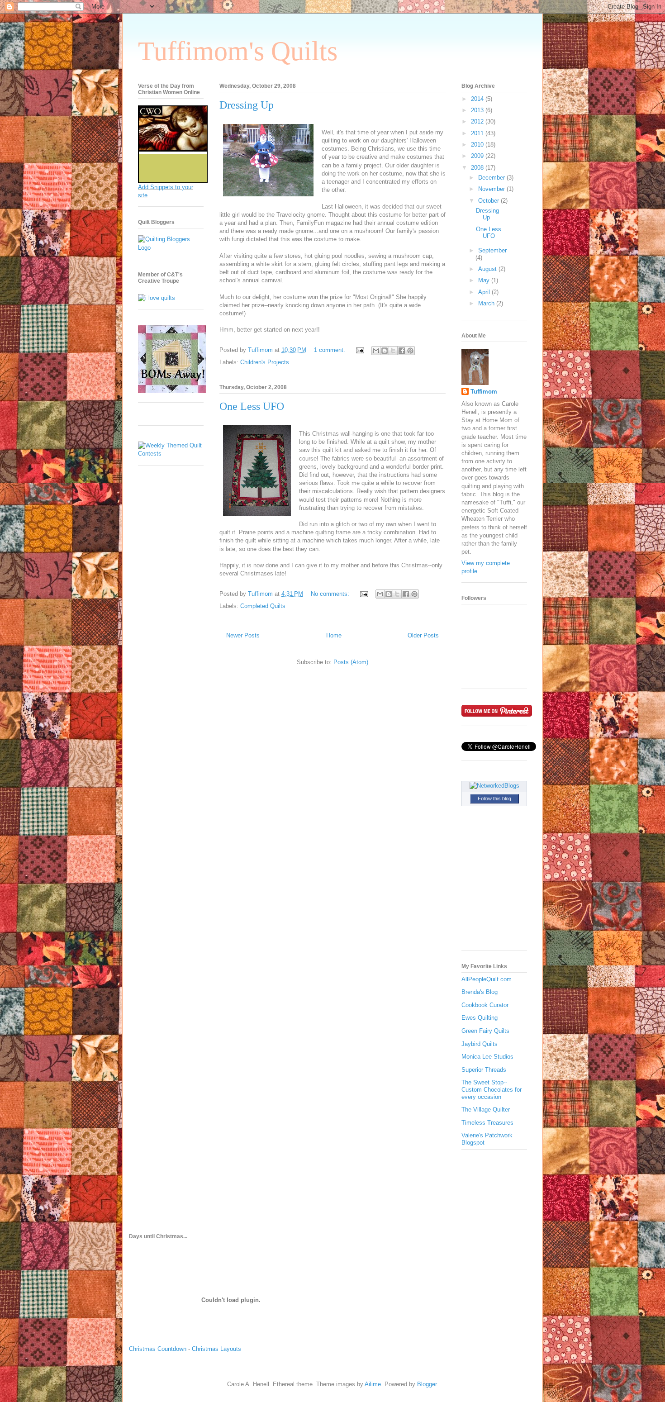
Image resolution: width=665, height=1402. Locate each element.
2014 (478, 98)
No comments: (331, 593)
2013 (478, 110)
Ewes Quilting (479, 1017)
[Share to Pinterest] (410, 350)
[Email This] (375, 350)
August (488, 269)
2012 (478, 121)
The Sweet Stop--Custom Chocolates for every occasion (491, 1089)
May (484, 280)
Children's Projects (264, 362)
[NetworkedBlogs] (494, 785)
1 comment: (330, 350)
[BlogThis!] (384, 350)
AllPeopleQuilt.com (486, 979)
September (492, 250)
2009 (478, 155)
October (489, 200)
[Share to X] (393, 350)
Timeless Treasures (487, 1122)
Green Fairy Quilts (485, 1030)
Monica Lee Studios (487, 1056)
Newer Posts (243, 635)
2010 (478, 144)
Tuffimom (483, 391)
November (492, 188)
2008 (478, 167)
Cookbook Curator (484, 1005)
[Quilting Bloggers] (171, 247)
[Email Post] (359, 350)
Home (334, 635)
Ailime (373, 1384)
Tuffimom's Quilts (237, 51)
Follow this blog (494, 798)
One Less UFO (251, 406)
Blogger (427, 1384)
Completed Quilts (262, 606)
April (485, 292)
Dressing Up (246, 105)
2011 (478, 133)
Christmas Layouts (216, 1348)
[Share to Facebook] (401, 350)
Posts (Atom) (350, 662)
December (492, 177)
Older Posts (423, 635)
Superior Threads (483, 1069)
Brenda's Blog (479, 992)
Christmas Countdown (157, 1348)
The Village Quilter (485, 1109)
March (487, 303)
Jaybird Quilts (479, 1044)
